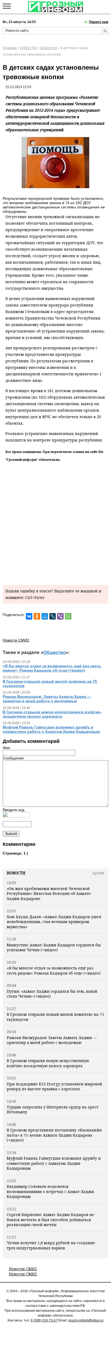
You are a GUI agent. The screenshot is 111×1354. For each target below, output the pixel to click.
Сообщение (13, 758)
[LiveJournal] (52, 616)
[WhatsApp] (68, 616)
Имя (6, 748)
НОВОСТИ (28, 48)
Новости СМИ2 (23, 1268)
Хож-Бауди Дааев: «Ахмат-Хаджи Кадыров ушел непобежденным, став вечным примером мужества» (54, 921)
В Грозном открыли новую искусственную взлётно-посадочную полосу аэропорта (48, 1063)
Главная (10, 48)
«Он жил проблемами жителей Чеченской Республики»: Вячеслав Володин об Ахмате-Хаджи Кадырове (49, 893)
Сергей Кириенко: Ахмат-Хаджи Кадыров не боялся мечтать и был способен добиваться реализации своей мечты (50, 1219)
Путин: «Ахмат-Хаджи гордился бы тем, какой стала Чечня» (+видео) (52, 994)
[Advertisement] (55, 522)
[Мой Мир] (44, 616)
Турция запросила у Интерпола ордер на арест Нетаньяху (52, 1109)
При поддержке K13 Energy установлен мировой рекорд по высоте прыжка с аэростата (54, 1086)
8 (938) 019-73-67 (44, 1320)
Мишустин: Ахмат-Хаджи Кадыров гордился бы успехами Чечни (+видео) (54, 947)
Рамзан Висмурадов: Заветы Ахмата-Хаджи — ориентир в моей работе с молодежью (52, 1040)
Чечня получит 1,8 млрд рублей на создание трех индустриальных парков (51, 1245)
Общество (48, 48)
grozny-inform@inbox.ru (85, 1320)
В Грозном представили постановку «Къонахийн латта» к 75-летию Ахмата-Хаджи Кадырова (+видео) (54, 1135)
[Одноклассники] (37, 616)
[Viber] (60, 616)
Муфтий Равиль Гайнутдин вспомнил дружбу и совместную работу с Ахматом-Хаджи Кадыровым (54, 1163)
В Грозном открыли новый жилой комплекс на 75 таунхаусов (55, 1017)
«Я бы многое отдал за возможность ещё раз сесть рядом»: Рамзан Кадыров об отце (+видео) (53, 970)
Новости (16, 872)
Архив (98, 872)
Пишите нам (98, 22)
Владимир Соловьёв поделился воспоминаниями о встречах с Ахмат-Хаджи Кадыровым (50, 1191)
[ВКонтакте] (29, 616)
